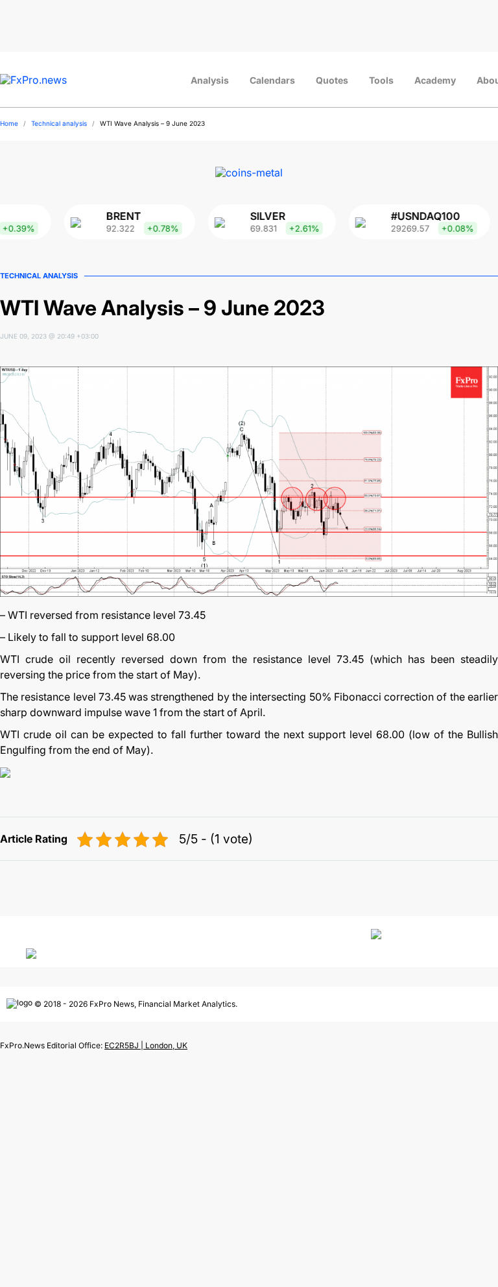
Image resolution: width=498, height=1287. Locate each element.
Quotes (332, 80)
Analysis (210, 80)
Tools (381, 80)
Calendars (272, 80)
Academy (435, 80)
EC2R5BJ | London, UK (145, 1045)
